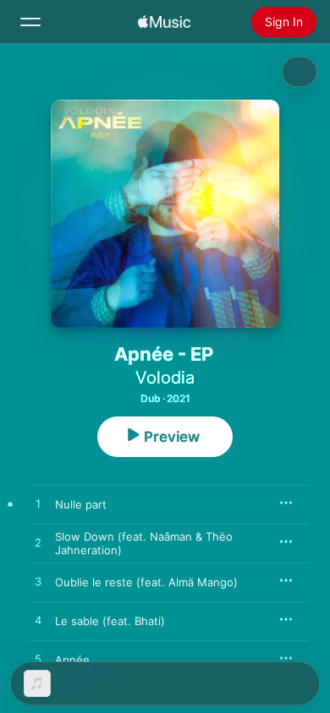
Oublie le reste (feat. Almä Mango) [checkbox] (146, 582)
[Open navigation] (30, 22)
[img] (164, 22)
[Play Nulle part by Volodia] (38, 504)
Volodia (165, 377)
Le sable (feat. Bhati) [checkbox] (110, 621)
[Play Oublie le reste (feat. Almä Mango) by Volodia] (38, 582)
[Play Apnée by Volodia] (38, 659)
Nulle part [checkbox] (81, 504)
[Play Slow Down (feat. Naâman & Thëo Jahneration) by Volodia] (38, 543)
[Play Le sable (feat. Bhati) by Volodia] (38, 621)
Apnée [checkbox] (72, 660)
